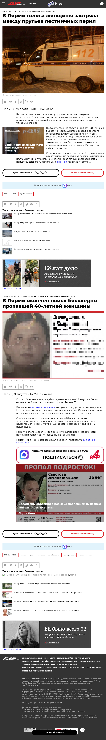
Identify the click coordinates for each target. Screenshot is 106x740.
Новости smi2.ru (11, 288)
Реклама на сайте (65, 658)
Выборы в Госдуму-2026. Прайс (64, 664)
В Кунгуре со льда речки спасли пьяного (32, 231)
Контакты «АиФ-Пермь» (90, 661)
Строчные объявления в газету (35, 664)
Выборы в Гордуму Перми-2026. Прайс (85, 668)
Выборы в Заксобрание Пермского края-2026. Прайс (44, 668)
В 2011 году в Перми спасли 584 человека (32, 240)
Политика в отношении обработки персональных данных (46, 709)
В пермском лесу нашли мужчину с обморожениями (37, 249)
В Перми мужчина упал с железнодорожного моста (36, 223)
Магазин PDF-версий (30, 661)
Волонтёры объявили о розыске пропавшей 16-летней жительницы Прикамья (59, 505)
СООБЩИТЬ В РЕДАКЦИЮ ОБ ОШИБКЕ (37, 671)
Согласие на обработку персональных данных (42, 707)
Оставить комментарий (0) (82, 173)
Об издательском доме (32, 658)
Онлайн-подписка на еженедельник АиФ (59, 661)
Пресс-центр (49, 658)
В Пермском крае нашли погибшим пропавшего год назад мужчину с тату (46, 601)
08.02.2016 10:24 (9, 11)
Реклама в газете (82, 658)
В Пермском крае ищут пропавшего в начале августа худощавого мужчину (46, 610)
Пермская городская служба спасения (19, 95)
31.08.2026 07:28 (9, 296)
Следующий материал (54, 732)
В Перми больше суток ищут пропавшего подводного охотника (42, 584)
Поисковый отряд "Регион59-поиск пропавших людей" (26, 380)
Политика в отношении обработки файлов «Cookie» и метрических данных (54, 711)
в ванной (61, 162)
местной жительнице (42, 407)
